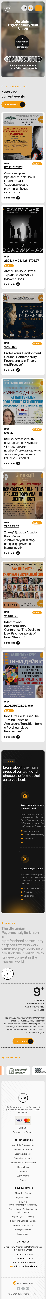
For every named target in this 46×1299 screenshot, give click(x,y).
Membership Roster (23, 1149)
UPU (6, 163)
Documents (23, 1171)
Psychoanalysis (23, 1197)
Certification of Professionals (23, 1162)
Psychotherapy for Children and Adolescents (23, 1210)
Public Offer (23, 1127)
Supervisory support (23, 1158)
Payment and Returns (23, 1132)
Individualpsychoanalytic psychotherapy (23, 1203)
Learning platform (23, 1154)
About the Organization (23, 1145)
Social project (23, 1234)
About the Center (23, 1193)
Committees (23, 1167)
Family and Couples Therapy (23, 1220)
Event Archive (23, 1175)
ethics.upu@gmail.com (25, 1266)
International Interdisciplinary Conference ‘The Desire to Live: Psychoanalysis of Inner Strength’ (22, 629)
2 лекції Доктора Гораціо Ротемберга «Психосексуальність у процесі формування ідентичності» (20, 540)
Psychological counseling (23, 1216)
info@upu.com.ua (25, 1258)
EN (30, 8)
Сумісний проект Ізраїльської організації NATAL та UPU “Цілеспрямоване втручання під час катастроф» (19, 182)
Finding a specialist (23, 1229)
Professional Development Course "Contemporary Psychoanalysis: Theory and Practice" (22, 359)
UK (24, 8)
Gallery (23, 1180)
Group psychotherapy (23, 1225)
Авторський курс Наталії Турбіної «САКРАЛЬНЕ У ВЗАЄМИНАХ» (20, 275)
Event (37, 163)
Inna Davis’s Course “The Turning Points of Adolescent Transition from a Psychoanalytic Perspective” (23, 723)
